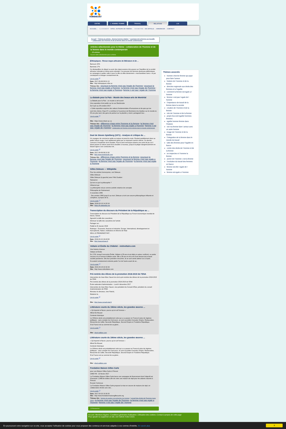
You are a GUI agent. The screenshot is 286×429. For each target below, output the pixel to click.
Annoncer (160, 29)
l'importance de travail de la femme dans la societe (177, 104)
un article (149, 29)
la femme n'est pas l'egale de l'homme (138, 88)
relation (158, 24)
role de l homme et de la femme (179, 113)
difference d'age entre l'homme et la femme (120, 123)
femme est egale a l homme (178, 172)
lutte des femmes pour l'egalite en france (179, 144)
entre (97, 23)
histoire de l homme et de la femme (177, 82)
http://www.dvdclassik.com (103, 154)
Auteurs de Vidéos (124, 29)
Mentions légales (102, 415)
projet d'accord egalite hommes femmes (178, 117)
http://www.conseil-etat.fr (103, 302)
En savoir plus (144, 426)
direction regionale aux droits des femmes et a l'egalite (179, 88)
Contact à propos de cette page (169, 415)
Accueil (93, 29)
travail (137, 23)
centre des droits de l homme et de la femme (180, 149)
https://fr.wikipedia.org (102, 205)
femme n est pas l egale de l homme (139, 90)
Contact (170, 29)
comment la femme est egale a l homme (179, 93)
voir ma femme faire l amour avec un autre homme (179, 128)
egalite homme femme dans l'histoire (177, 122)
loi (177, 23)
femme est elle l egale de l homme (176, 168)
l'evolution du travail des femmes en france (179, 163)
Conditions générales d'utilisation (123, 415)
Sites (112, 29)
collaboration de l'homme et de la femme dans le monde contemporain (133, 128)
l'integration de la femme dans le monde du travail (179, 138)
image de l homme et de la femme (177, 133)
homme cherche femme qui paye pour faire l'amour (179, 77)
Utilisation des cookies (147, 415)
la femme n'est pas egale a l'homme (106, 90)
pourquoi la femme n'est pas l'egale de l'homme (122, 86)
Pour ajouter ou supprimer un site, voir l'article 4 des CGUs (111, 417)
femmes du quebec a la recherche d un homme (115, 398)
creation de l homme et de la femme (177, 109)
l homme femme (117, 23)
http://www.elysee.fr (101, 241)
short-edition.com (101, 333)
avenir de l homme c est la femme (180, 159)
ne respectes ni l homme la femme (177, 155)
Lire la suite (94, 79)
